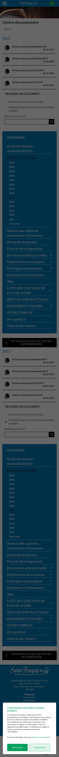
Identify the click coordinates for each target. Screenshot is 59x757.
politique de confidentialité (40, 737)
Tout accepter (17, 747)
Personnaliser (39, 747)
